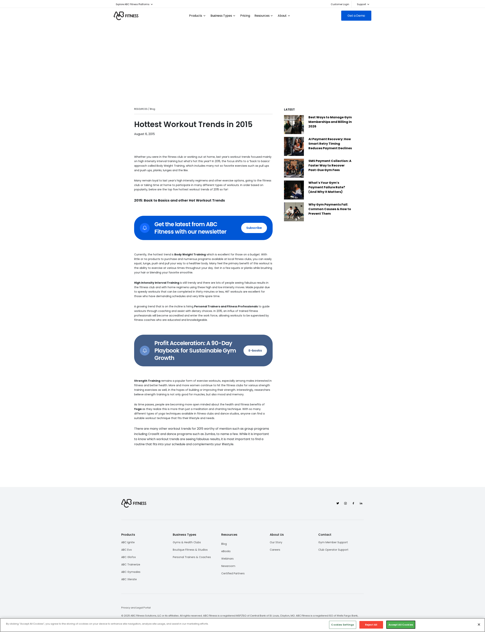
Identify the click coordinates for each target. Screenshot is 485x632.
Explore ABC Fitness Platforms (132, 4)
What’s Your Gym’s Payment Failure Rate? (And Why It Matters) (326, 187)
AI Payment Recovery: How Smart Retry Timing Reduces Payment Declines (330, 143)
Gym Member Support (333, 542)
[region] (242, 625)
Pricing (245, 16)
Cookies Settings (342, 625)
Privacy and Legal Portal (136, 607)
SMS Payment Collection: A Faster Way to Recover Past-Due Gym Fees (329, 165)
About (282, 16)
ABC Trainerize (130, 564)
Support (361, 4)
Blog (224, 544)
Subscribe (254, 228)
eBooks (226, 551)
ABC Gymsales (130, 572)
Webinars (227, 559)
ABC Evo (126, 550)
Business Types (221, 16)
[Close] (479, 624)
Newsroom (228, 566)
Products (195, 16)
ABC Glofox (128, 557)
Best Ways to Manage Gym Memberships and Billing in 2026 (330, 122)
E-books (255, 350)
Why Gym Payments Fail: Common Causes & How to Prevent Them (329, 209)
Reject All (371, 625)
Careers (275, 550)
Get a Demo (356, 15)
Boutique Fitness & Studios (190, 550)
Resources (261, 16)
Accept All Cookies (401, 625)
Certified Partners (233, 573)
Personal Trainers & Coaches (192, 557)
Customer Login (340, 4)
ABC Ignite (128, 542)
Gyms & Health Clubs (187, 542)
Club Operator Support (333, 550)
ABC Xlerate (129, 579)
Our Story (276, 542)
